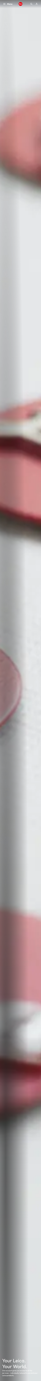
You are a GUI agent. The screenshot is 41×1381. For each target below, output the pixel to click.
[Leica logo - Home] (20, 4)
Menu (9, 4)
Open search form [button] (31, 4)
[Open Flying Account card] (36, 4)
